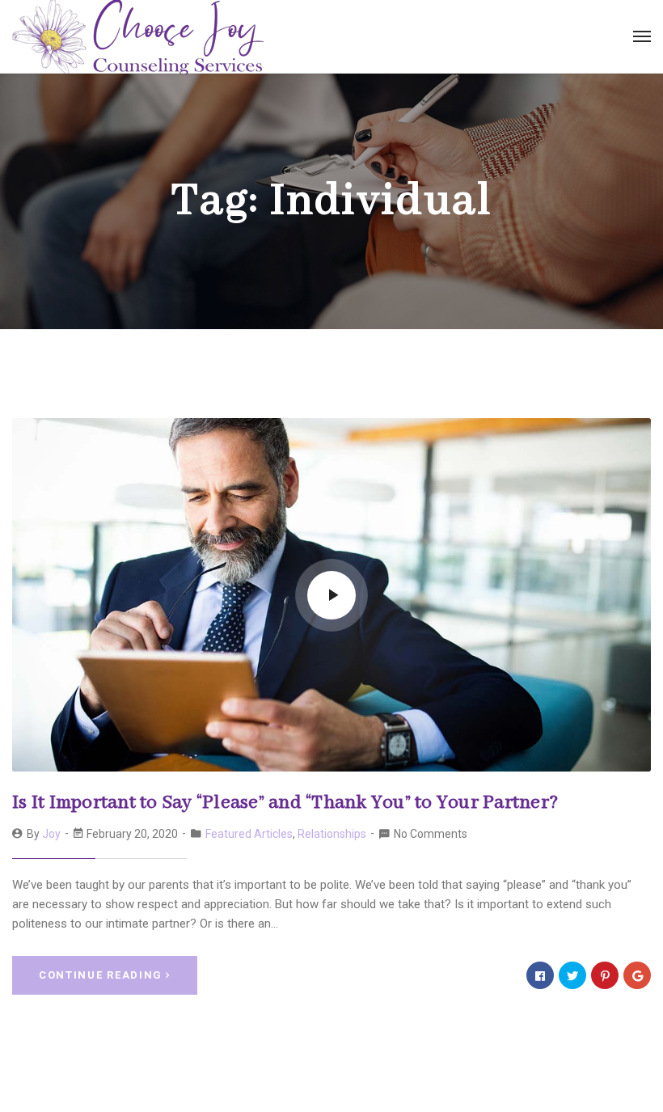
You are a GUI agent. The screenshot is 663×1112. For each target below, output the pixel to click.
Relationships (332, 833)
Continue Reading (101, 975)
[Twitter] (572, 975)
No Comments (430, 833)
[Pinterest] (605, 975)
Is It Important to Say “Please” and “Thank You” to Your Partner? (285, 802)
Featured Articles (249, 833)
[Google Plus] (637, 975)
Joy (51, 833)
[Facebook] (540, 975)
